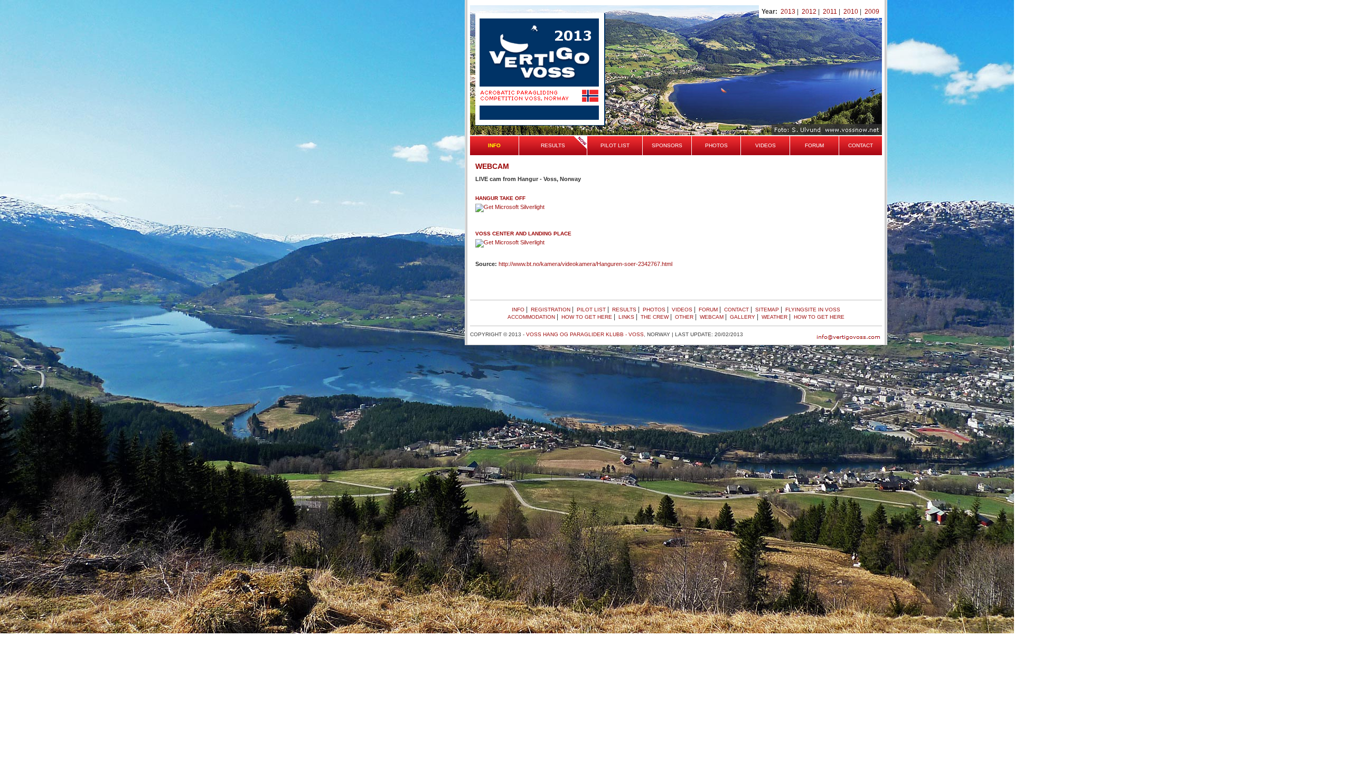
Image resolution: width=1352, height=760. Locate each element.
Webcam (712, 317)
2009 (872, 11)
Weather (774, 317)
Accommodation (531, 317)
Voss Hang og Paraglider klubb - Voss (585, 334)
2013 (788, 11)
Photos (716, 145)
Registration (550, 309)
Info (518, 309)
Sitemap (767, 309)
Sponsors (667, 145)
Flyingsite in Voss (812, 309)
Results (553, 145)
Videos (765, 145)
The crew (655, 317)
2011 (830, 11)
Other (684, 317)
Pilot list (615, 145)
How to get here (586, 317)
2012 (809, 11)
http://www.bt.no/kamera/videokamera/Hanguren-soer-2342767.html (585, 264)
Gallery (742, 317)
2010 (850, 11)
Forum (814, 145)
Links (626, 317)
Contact (860, 145)
